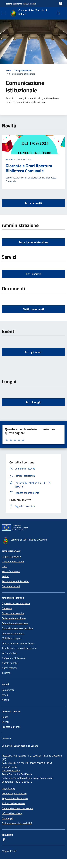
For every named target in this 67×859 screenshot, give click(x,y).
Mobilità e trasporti (12, 638)
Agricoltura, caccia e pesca (16, 603)
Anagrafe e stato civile (14, 658)
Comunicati (8, 690)
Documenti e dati (11, 586)
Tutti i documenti (33, 309)
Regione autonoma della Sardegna (20, 3)
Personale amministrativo (15, 581)
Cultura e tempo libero (14, 618)
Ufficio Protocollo (11, 770)
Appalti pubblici (10, 663)
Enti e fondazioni (11, 571)
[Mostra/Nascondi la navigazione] (4, 13)
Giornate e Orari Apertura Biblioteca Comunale (29, 168)
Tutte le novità (33, 203)
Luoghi (5, 717)
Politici (5, 576)
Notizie (5, 700)
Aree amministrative (13, 561)
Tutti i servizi (33, 274)
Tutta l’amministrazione (33, 242)
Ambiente (7, 608)
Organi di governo (11, 556)
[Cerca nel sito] (58, 13)
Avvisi (9, 159)
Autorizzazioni (9, 668)
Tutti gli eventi (33, 352)
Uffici (4, 566)
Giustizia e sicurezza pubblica (17, 628)
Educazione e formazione (15, 623)
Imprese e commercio (13, 633)
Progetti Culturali (11, 727)
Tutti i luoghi (33, 402)
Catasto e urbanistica (13, 613)
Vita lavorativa (9, 653)
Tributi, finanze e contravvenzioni (19, 648)
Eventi (5, 722)
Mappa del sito (9, 851)
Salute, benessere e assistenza (18, 643)
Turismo (6, 673)
